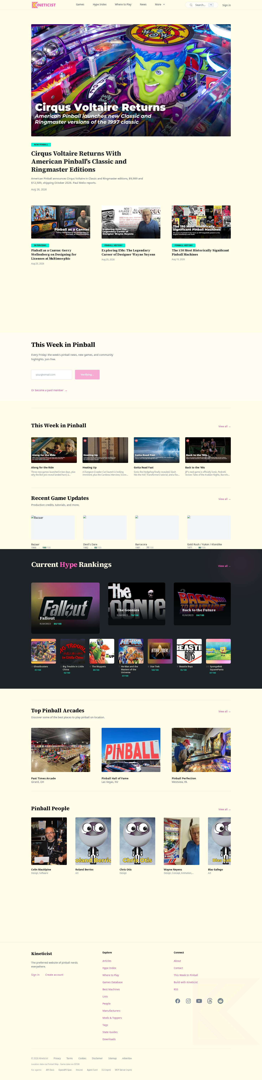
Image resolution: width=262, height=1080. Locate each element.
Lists (105, 996)
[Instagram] (188, 1001)
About (177, 960)
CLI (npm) (106, 1069)
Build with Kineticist (186, 982)
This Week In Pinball (186, 975)
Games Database (112, 982)
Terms (69, 1058)
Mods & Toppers (112, 1017)
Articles (106, 960)
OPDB (76, 1064)
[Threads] (210, 1001)
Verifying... (87, 374)
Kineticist (41, 953)
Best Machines (111, 989)
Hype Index (99, 4)
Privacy (57, 1058)
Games (80, 4)
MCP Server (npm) (123, 1069)
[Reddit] (220, 1001)
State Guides (110, 1032)
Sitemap (112, 1058)
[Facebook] (178, 1001)
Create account (54, 974)
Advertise (127, 1058)
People (106, 1003)
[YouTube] (199, 1001)
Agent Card (92, 1069)
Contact (178, 968)
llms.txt (79, 1069)
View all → (225, 426)
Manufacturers (111, 1010)
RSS (176, 989)
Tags (105, 1025)
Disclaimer (97, 1058)
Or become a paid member (49, 390)
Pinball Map (53, 1064)
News (143, 4)
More (158, 4)
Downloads (109, 1039)
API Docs (50, 1069)
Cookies (82, 1058)
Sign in (226, 5)
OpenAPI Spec (65, 1069)
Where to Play (123, 4)
